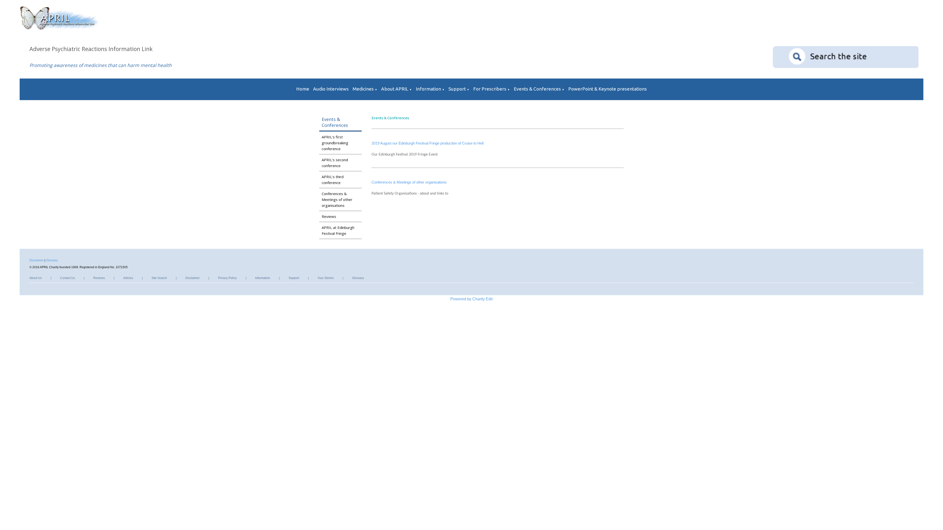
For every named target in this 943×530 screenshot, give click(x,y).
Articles (128, 278)
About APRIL (394, 89)
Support (457, 89)
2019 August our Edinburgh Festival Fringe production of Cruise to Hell (428, 143)
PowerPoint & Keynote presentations (607, 89)
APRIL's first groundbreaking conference (335, 142)
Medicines (363, 89)
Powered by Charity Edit (471, 299)
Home (302, 89)
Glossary (52, 260)
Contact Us (67, 278)
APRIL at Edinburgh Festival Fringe (338, 230)
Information (428, 89)
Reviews (329, 216)
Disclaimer (36, 260)
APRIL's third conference (333, 179)
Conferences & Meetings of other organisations (337, 199)
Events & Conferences (537, 89)
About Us (35, 278)
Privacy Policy (227, 278)
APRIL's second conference (335, 162)
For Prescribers (489, 89)
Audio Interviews (331, 89)
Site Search (159, 278)
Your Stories (326, 278)
